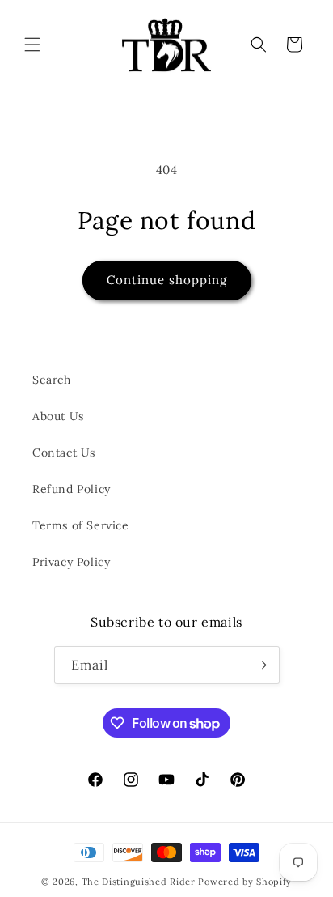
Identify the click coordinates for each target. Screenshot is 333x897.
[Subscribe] (261, 665)
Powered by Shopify (245, 881)
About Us (58, 416)
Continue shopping (167, 279)
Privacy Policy (71, 562)
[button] (32, 44)
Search (51, 379)
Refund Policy (71, 489)
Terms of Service (80, 525)
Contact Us (63, 452)
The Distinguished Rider (139, 881)
